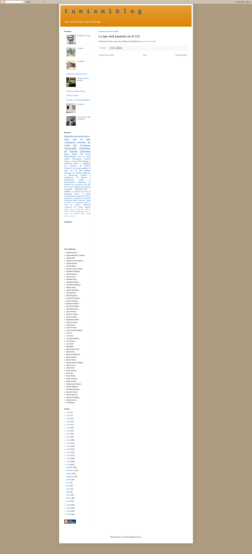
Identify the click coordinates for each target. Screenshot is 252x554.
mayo (68, 489)
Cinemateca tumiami (81, 159)
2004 (69, 514)
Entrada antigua (181, 55)
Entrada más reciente (106, 55)
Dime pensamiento (77, 211)
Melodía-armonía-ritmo (77, 136)
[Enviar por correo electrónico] (110, 48)
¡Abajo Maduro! (84, 207)
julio (68, 483)
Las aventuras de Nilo (81, 184)
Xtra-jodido (70, 148)
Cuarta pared (79, 196)
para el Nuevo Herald (148, 41)
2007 (69, 505)
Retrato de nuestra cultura (75, 91)
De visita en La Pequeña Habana (78, 100)
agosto (68, 480)
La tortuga (80, 61)
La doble (80, 48)
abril (68, 492)
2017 (69, 437)
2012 (69, 452)
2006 (69, 508)
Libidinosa (82, 182)
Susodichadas (69, 196)
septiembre (70, 477)
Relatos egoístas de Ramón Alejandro (77, 171)
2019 (69, 431)
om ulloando (86, 198)
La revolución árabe (80, 203)
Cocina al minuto (82, 194)
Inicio (145, 55)
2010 (69, 458)
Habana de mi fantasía (72, 198)
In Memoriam (71, 175)
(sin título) (80, 104)
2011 (69, 455)
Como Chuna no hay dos (73, 209)
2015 (69, 443)
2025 (69, 412)
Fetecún (88, 196)
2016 (69, 440)
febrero (69, 498)
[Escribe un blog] (113, 48)
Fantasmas (68, 200)
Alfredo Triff (77, 154)
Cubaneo (85, 145)
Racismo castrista (69, 216)
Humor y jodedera (82, 163)
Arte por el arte (77, 139)
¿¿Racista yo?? (70, 207)
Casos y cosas (70, 161)
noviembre (70, 470)
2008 (69, 465)
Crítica (88, 154)
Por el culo (69, 187)
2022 (69, 422)
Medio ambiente (79, 200)
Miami (66, 154)
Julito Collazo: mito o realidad (84, 118)
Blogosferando (70, 156)
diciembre (70, 467)
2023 (69, 419)
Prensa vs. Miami (72, 95)
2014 (69, 446)
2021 (69, 425)
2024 (69, 415)
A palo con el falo (77, 169)
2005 (69, 511)
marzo (68, 495)
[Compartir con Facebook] (118, 48)
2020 (69, 428)
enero (68, 501)
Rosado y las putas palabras (76, 168)
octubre (69, 473)
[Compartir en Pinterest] (120, 48)
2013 (69, 449)
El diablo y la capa (83, 36)
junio (68, 486)
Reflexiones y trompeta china (76, 74)
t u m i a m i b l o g (102, 11)
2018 (69, 434)
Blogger (139, 537)
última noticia (86, 214)
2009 (69, 462)
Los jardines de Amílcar (77, 166)
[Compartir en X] (115, 48)
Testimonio (87, 205)
